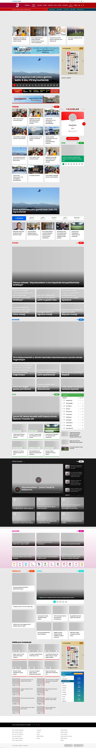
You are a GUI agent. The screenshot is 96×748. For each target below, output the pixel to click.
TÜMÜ (56, 106)
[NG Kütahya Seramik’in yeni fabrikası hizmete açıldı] (15, 686)
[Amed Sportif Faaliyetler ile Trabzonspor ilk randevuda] (77, 226)
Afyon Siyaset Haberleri (17, 732)
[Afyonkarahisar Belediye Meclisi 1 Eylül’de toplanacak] (33, 226)
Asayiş (59, 5)
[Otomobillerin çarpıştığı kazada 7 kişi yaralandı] (19, 131)
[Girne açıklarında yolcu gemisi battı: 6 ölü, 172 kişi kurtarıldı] (19, 151)
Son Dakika (33, 5)
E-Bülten (71, 5)
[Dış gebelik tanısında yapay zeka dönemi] (76, 610)
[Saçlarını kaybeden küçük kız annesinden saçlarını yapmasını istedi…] (67, 491)
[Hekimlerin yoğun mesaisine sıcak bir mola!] (76, 626)
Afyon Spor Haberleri (16, 736)
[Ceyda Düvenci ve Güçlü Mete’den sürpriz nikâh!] (40, 704)
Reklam (62, 740)
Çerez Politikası (64, 734)
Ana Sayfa (39, 730)
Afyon (14, 651)
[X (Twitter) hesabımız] (77, 1)
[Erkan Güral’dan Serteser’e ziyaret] (40, 695)
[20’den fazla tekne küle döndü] (15, 704)
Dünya (15, 447)
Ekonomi (50, 5)
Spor (55, 5)
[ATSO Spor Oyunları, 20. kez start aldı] (75, 31)
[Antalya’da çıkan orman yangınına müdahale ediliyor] (35, 131)
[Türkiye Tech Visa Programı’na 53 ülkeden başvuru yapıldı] (23, 616)
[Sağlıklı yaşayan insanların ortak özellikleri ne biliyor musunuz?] (60, 626)
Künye (38, 734)
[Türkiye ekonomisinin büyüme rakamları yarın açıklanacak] (57, 31)
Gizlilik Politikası (40, 736)
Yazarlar (65, 5)
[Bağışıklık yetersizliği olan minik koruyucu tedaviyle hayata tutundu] (20, 31)
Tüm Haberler (35, 447)
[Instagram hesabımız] (79, 1)
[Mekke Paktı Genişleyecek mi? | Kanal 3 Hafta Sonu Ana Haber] (67, 468)
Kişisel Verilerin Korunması (66, 736)
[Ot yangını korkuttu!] (35, 169)
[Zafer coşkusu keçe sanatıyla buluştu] (19, 113)
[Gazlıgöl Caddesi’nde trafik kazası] (15, 695)
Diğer (75, 5)
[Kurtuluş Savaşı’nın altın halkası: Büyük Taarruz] (15, 713)
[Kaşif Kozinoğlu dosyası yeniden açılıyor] (40, 713)
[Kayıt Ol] (79, 5)
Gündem (27, 5)
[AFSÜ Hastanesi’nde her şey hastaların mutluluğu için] (60, 610)
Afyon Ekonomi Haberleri (17, 734)
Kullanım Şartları (64, 732)
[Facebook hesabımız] (32, 725)
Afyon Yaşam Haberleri (17, 740)
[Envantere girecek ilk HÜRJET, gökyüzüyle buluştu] (23, 579)
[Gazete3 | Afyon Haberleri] (17, 6)
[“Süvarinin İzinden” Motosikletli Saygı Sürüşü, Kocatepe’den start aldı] (40, 686)
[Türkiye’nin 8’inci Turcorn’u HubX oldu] (23, 598)
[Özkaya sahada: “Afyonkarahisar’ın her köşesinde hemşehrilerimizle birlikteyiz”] (52, 131)
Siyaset (45, 5)
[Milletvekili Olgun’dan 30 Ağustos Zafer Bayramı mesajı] (18, 226)
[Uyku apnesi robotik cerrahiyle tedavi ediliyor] (44, 610)
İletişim (38, 738)
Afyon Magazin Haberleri (17, 738)
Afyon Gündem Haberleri (17, 730)
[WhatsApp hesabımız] (83, 1)
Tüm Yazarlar (72, 138)
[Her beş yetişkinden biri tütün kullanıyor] (44, 626)
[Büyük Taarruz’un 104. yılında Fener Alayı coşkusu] (65, 444)
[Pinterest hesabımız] (81, 1)
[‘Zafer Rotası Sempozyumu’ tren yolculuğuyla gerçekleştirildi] (52, 113)
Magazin (39, 5)
